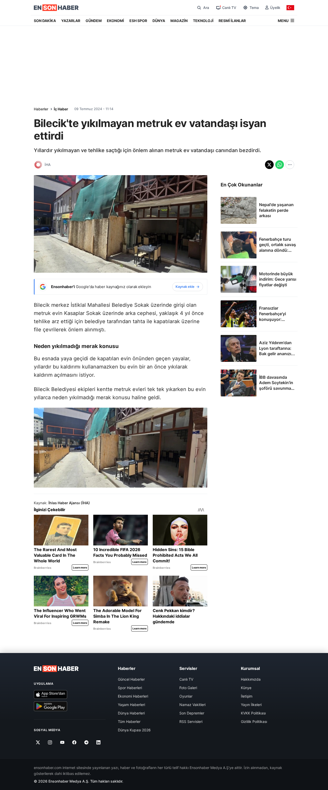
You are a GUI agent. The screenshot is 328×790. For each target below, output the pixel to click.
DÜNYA (158, 20)
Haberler (41, 109)
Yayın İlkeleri (251, 704)
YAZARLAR (70, 20)
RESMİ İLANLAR (232, 20)
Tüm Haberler (129, 721)
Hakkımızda (251, 679)
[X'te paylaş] (269, 164)
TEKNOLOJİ (203, 20)
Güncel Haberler (131, 679)
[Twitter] (38, 742)
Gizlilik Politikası (254, 721)
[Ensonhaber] (56, 7)
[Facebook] (74, 742)
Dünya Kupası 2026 (134, 730)
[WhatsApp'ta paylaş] (279, 164)
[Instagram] (50, 742)
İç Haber (61, 109)
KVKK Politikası (253, 713)
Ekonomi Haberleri (133, 696)
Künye (246, 688)
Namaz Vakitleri (192, 704)
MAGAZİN (179, 20)
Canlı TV (186, 679)
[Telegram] (86, 742)
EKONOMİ (115, 20)
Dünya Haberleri (131, 713)
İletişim (246, 696)
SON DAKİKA (45, 20)
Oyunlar (185, 696)
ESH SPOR (138, 20)
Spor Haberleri (130, 688)
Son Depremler (191, 713)
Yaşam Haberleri (131, 704)
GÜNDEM (94, 20)
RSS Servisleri (190, 721)
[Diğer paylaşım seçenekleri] (289, 164)
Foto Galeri (188, 688)
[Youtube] (62, 742)
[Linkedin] (98, 742)
